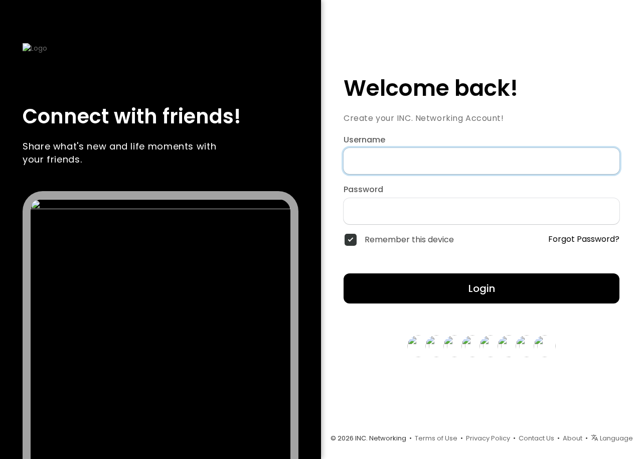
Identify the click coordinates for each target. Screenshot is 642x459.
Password (363, 189)
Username (364, 139)
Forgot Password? (583, 239)
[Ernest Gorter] (454, 346)
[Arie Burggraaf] (545, 346)
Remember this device (409, 239)
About (572, 438)
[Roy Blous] (418, 346)
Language (615, 438)
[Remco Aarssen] (509, 346)
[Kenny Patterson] (436, 346)
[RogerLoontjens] (472, 346)
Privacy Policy (488, 438)
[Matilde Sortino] (490, 346)
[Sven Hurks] (527, 346)
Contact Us (536, 438)
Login (481, 288)
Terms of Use (436, 438)
